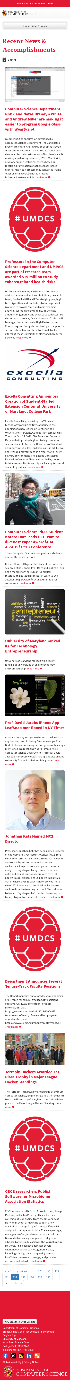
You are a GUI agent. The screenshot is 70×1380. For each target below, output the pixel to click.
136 (48, 1277)
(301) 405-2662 (25, 1349)
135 (40, 1277)
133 (23, 1277)
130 (57, 1271)
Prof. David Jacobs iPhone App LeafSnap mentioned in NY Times (35, 725)
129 (48, 1271)
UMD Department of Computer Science (28, 13)
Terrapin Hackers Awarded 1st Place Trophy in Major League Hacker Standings (32, 1077)
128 (40, 1271)
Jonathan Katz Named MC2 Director (29, 839)
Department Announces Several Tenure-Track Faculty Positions (33, 984)
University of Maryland (35, 3)
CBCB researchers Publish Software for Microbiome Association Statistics (28, 1196)
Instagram (21, 1355)
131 (7, 1277)
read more (42, 177)
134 (32, 1277)
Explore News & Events (35, 25)
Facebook (5, 1355)
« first (8, 1271)
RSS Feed (37, 1355)
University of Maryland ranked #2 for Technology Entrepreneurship (32, 646)
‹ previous (21, 1271)
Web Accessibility (12, 1362)
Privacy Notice (31, 1362)
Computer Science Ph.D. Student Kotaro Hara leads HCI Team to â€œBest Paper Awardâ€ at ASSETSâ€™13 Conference (34, 539)
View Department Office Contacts (19, 1321)
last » (18, 1283)
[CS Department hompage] (35, 1371)
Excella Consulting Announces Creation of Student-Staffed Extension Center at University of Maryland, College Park (32, 404)
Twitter (13, 1355)
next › (8, 1283)
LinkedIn (29, 1355)
